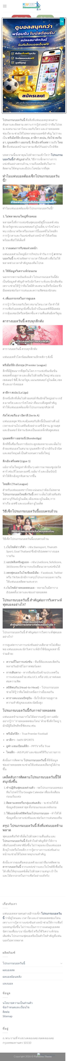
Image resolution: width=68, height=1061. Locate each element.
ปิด (62, 21)
